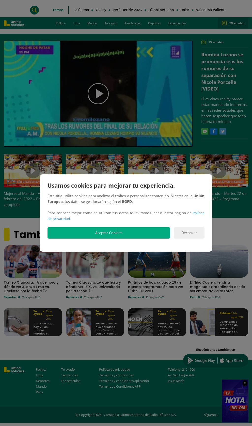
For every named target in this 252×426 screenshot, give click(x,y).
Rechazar (189, 232)
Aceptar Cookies (108, 232)
